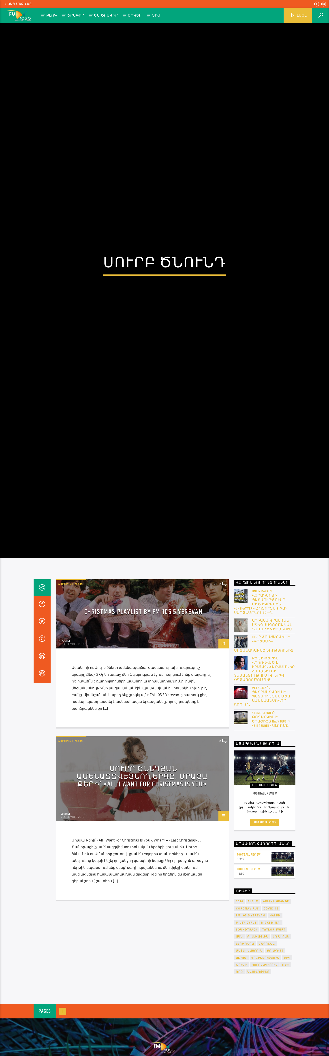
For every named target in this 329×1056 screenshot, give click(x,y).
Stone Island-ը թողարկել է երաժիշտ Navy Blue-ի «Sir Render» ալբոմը (271, 758)
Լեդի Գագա (245, 982)
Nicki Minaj (271, 961)
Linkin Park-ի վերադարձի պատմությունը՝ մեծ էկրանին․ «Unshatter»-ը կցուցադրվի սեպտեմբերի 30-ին (260, 641)
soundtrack (247, 968)
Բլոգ (51, 15)
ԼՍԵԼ (301, 15)
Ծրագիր (75, 15)
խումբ (241, 1003)
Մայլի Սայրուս (249, 989)
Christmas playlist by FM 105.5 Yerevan (143, 650)
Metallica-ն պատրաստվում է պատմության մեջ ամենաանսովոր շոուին (262, 735)
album (253, 940)
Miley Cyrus (246, 961)
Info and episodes (265, 861)
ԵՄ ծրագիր (106, 15)
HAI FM (275, 954)
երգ (287, 996)
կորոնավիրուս (265, 1003)
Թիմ (156, 15)
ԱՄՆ (239, 975)
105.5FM (64, 680)
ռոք (239, 1010)
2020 (239, 940)
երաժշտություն (265, 996)
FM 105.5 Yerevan (250, 954)
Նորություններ (71, 622)
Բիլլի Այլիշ (257, 975)
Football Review (249, 893)
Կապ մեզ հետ (20, 4)
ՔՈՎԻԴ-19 (275, 989)
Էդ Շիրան (281, 975)
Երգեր (135, 15)
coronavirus (247, 947)
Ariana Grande (276, 940)
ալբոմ (241, 996)
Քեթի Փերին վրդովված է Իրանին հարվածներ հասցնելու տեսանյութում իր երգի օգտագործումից (264, 708)
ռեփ (286, 1003)
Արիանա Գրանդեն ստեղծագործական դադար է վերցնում (272, 663)
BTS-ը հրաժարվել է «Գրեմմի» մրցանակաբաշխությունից (264, 682)
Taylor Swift (273, 968)
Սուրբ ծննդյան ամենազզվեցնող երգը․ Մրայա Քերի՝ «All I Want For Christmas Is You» (142, 815)
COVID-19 (271, 947)
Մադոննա (266, 982)
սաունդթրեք (258, 1010)
